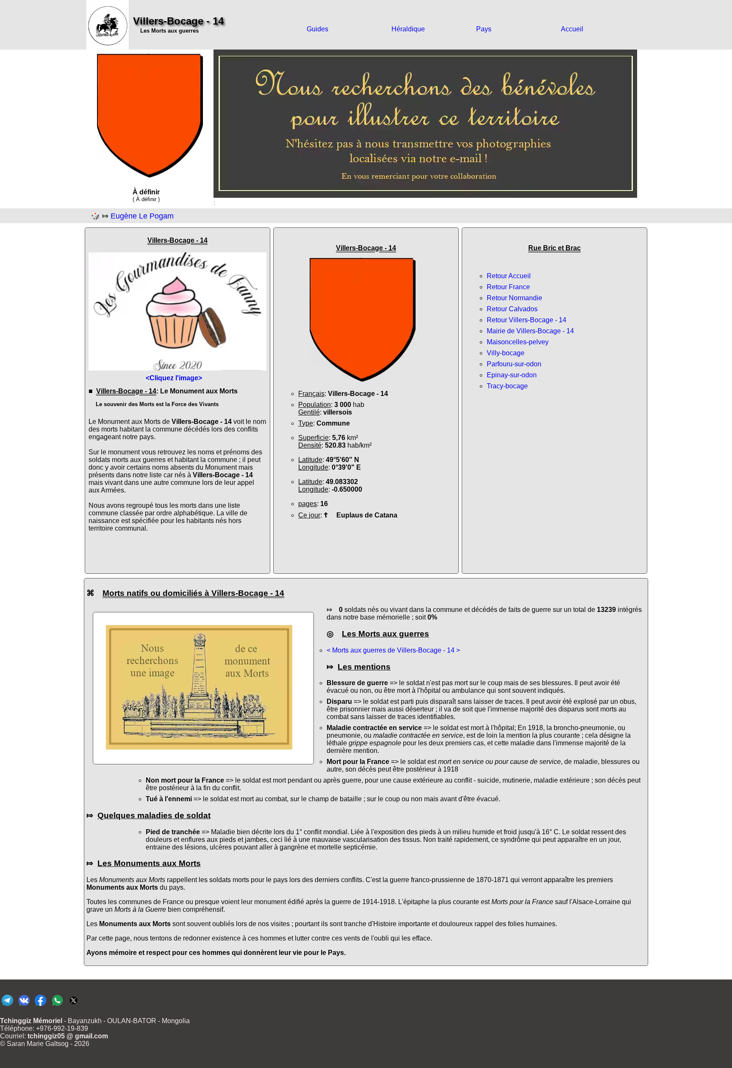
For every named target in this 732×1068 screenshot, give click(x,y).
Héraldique (408, 29)
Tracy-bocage (507, 386)
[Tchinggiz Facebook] (40, 1005)
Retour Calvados (512, 309)
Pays (483, 29)
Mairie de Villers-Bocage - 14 (530, 331)
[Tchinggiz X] (73, 1005)
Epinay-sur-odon (512, 375)
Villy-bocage (505, 353)
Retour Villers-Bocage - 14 (526, 320)
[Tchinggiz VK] (24, 1005)
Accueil (572, 29)
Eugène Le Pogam (142, 216)
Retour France (508, 287)
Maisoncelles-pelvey (518, 342)
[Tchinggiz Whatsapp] (57, 1005)
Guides (317, 29)
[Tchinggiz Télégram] (7, 1005)
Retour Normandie (514, 298)
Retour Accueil (509, 275)
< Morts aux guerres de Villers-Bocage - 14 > (393, 650)
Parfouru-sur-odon (514, 364)
